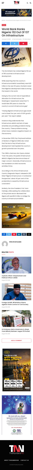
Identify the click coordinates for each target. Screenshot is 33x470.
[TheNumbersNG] (16, 3)
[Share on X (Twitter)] (14, 43)
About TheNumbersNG (11, 460)
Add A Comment (16, 340)
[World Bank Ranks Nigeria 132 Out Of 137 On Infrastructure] (16, 57)
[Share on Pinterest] (23, 43)
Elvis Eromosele (15, 242)
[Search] (30, 3)
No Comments (18, 39)
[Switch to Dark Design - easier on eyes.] (27, 3)
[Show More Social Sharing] (29, 43)
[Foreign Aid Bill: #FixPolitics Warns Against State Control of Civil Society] (16, 291)
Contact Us (25, 460)
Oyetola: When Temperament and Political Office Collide (14, 277)
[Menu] (3, 3)
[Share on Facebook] (6, 43)
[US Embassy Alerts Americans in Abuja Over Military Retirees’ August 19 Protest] (16, 318)
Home (3, 20)
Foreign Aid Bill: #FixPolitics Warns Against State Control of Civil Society (15, 304)
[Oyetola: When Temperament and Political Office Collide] (16, 265)
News (3, 25)
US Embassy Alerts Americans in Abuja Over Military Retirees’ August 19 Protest (16, 330)
